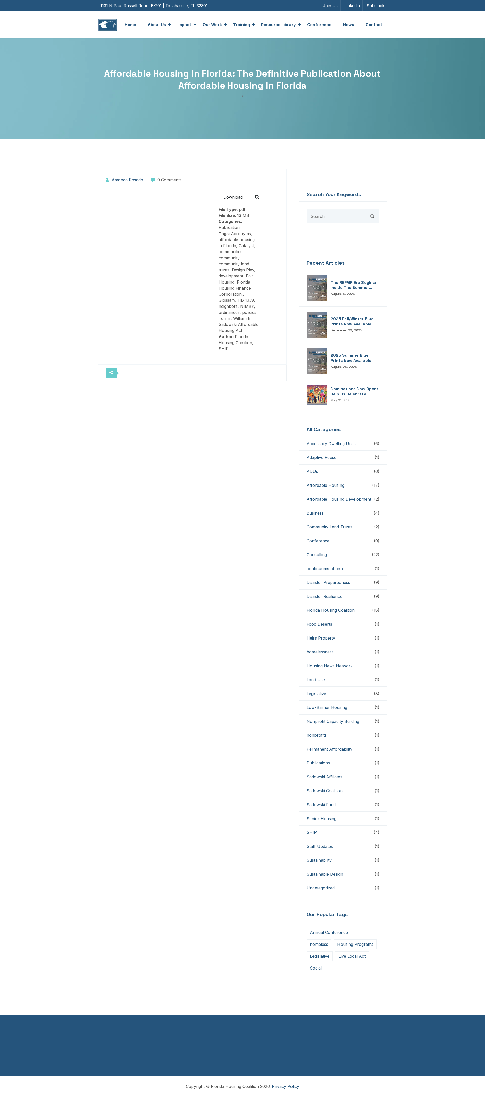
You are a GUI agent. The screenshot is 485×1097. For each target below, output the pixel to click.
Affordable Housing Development (339, 499)
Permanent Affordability (329, 749)
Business (315, 513)
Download (233, 197)
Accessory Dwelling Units (331, 443)
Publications (318, 763)
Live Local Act (352, 956)
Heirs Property (321, 638)
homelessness (320, 651)
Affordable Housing (325, 485)
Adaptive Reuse (321, 457)
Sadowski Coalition (325, 790)
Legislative (316, 693)
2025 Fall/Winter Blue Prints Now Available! (352, 321)
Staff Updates (320, 846)
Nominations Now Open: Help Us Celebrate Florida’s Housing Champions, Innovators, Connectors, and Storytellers (354, 391)
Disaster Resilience (324, 596)
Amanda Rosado (127, 179)
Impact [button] (184, 24)
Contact (374, 24)
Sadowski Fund (321, 804)
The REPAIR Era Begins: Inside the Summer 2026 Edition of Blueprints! (353, 285)
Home (130, 24)
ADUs (312, 471)
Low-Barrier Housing (327, 707)
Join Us (330, 5)
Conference (319, 24)
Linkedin (352, 5)
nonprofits (317, 735)
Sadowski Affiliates (324, 776)
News (348, 24)
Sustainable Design (325, 874)
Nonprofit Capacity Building (333, 721)
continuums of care (325, 568)
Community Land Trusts (329, 526)
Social (316, 968)
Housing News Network (330, 665)
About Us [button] (157, 24)
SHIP (312, 832)
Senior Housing (321, 818)
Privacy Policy (285, 1086)
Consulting (317, 554)
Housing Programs (355, 944)
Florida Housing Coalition (331, 610)
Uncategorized (321, 887)
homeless (319, 944)
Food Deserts (319, 624)
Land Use (316, 679)
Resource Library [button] (278, 24)
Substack (375, 5)
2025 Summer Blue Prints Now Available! (352, 358)
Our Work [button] (212, 24)
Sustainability (319, 860)
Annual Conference (329, 932)
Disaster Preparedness (328, 582)
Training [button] (241, 24)
